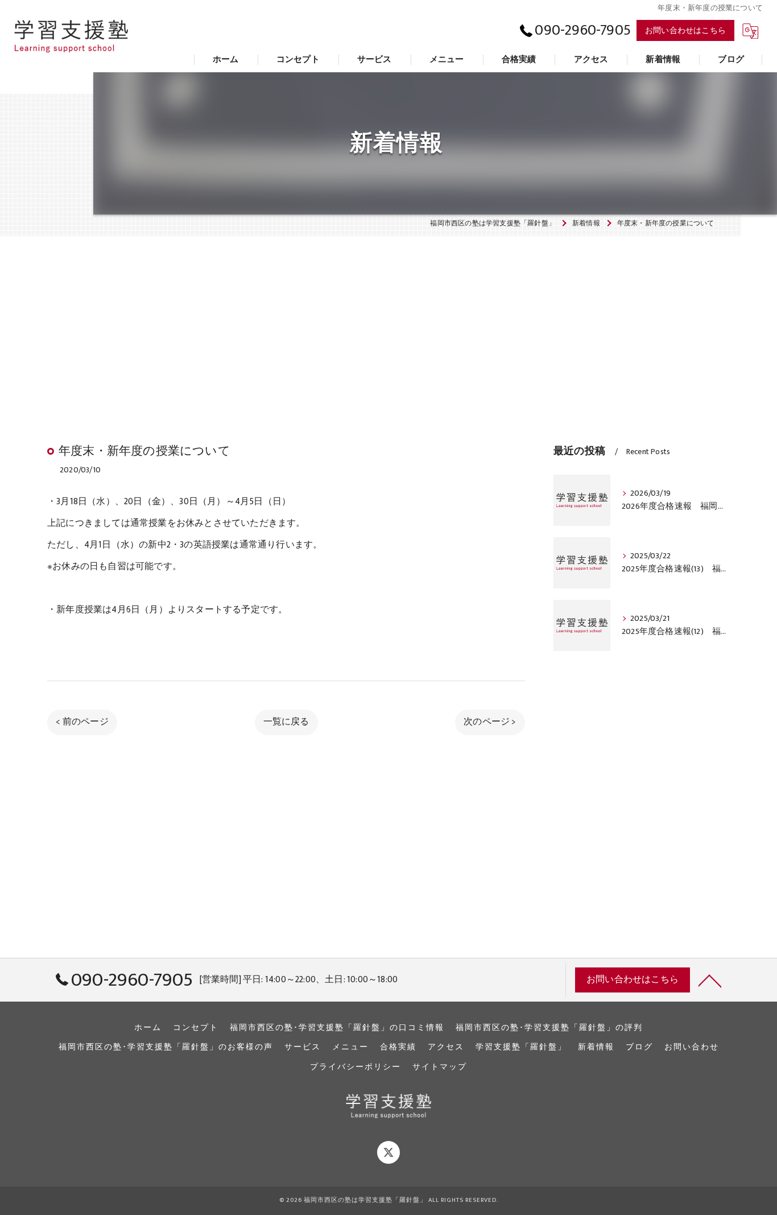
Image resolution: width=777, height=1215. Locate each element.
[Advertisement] (388, 317)
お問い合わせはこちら (685, 30)
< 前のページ (82, 721)
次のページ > (490, 721)
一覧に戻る (286, 721)
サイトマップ (439, 1067)
